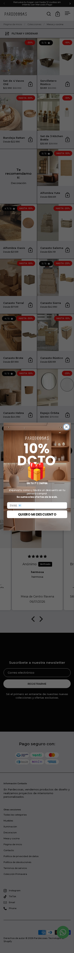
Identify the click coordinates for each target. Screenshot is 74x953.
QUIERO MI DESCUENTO (37, 514)
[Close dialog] (66, 427)
